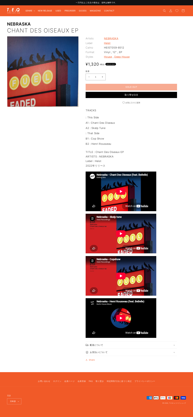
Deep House (122, 56)
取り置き (100, 381)
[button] (30, 11)
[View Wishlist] (177, 11)
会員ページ (69, 381)
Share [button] (92, 360)
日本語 (13, 401)
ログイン (57, 381)
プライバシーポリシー (145, 381)
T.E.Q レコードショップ (177, 403)
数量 (87, 71)
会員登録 (82, 381)
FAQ (91, 381)
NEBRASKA (19, 24)
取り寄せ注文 (131, 94)
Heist (107, 43)
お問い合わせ (44, 381)
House (108, 56)
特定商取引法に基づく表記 (119, 381)
